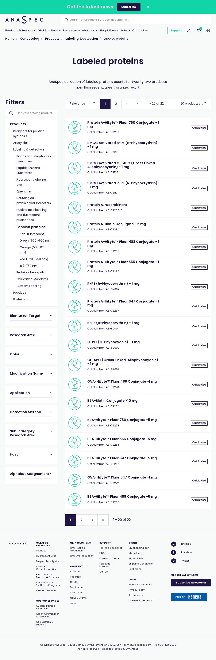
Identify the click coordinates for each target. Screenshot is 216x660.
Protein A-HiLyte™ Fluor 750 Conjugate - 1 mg (123, 124)
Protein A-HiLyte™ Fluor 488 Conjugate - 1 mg (123, 243)
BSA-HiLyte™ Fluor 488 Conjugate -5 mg (122, 496)
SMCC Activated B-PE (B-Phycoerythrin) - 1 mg (122, 144)
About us (88, 30)
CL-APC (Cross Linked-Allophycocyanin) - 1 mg (122, 362)
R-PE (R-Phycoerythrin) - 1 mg (113, 283)
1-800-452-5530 (166, 645)
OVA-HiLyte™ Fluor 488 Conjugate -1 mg (122, 381)
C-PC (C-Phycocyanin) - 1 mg (113, 342)
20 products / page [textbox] (192, 103)
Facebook (187, 552)
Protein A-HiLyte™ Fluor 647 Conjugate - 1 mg (123, 303)
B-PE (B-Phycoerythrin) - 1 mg (113, 322)
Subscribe (128, 7)
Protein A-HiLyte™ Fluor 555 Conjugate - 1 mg (123, 263)
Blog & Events (108, 30)
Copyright (46, 645)
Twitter (185, 560)
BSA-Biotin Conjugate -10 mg (112, 400)
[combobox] (82, 102)
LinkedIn (186, 544)
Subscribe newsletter (191, 583)
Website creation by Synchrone (120, 649)
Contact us (140, 30)
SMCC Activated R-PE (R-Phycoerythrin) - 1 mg (122, 185)
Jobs (124, 30)
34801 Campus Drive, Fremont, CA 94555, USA (94, 645)
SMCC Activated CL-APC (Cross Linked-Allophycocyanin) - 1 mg (122, 165)
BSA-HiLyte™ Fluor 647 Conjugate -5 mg (122, 458)
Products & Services (19, 30)
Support (176, 30)
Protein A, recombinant (107, 204)
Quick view (199, 127)
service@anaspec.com (137, 645)
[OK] (65, 20)
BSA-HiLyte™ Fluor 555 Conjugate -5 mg (122, 439)
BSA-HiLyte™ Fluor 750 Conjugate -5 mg (122, 419)
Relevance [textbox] (77, 103)
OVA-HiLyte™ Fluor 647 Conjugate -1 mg (122, 477)
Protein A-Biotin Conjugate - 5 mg (116, 224)
